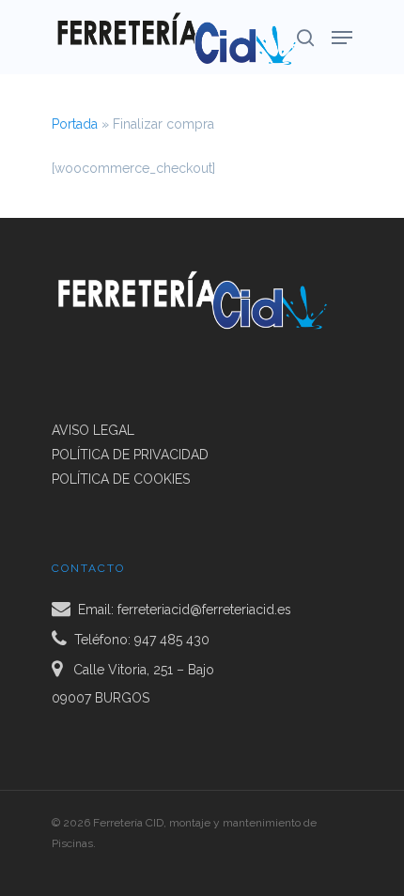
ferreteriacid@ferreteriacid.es (204, 608)
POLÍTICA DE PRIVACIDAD (130, 454)
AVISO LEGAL (93, 430)
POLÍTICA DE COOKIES (121, 479)
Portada (75, 123)
